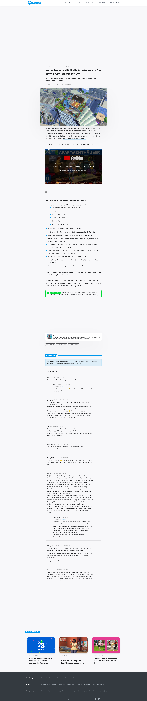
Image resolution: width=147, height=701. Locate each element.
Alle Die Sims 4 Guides (73, 344)
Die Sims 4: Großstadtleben (73, 66)
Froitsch (63, 519)
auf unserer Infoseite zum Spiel (74, 138)
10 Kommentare (66, 84)
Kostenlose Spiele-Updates (79, 691)
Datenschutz (100, 684)
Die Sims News (66, 3)
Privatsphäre (70, 684)
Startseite (48, 66)
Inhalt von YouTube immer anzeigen (74, 171)
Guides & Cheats (115, 3)
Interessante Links (31, 691)
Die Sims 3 (60, 678)
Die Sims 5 (79, 3)
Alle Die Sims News (50, 344)
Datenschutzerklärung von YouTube (80, 166)
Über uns (29, 684)
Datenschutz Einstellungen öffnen (85, 684)
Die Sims (75, 678)
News (54, 66)
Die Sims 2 (68, 678)
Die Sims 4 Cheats (46, 691)
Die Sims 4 (88, 3)
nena (62, 386)
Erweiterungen (100, 3)
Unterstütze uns (45, 684)
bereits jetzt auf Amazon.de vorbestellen (75, 283)
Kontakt (54, 684)
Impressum (62, 684)
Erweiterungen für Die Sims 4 (62, 691)
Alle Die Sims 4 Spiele (61, 344)
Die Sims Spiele (30, 678)
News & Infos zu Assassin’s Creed (98, 691)
